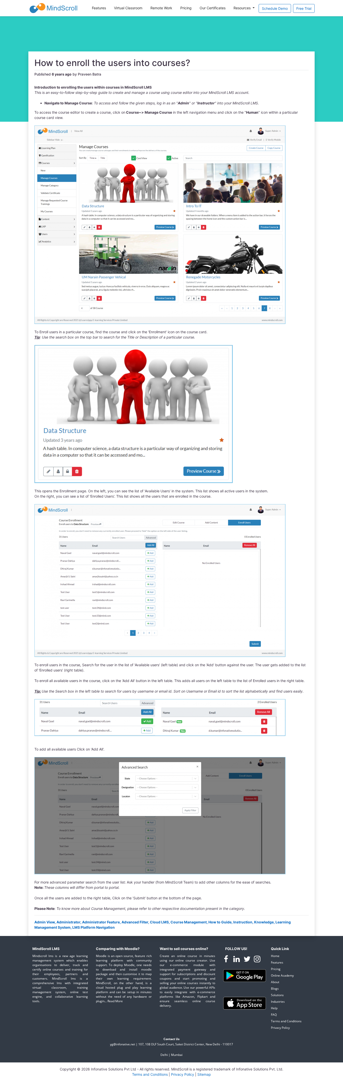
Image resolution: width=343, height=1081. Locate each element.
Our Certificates (212, 8)
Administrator (68, 922)
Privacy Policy (280, 1028)
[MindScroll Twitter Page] (247, 960)
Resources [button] (243, 8)
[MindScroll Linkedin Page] (237, 960)
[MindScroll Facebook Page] (226, 960)
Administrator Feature (101, 922)
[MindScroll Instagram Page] (257, 960)
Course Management (188, 922)
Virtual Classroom (128, 8)
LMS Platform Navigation (93, 927)
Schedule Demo (275, 8)
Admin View (44, 922)
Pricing (186, 8)
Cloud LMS (159, 922)
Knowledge (264, 922)
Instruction (242, 922)
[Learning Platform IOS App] (244, 1003)
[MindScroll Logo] (53, 8)
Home (275, 956)
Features (99, 8)
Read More (115, 1001)
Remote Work (161, 8)
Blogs (275, 988)
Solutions (277, 995)
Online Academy (282, 975)
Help (274, 1008)
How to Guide (220, 922)
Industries (278, 1001)
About (275, 982)
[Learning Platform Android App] (244, 975)
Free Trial (303, 8)
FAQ (274, 1014)
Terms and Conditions (286, 1021)
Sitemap (204, 1074)
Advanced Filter (135, 922)
